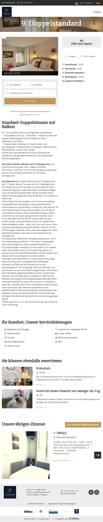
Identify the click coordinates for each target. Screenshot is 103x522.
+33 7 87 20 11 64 (70, 491)
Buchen (39, 384)
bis (32, 85)
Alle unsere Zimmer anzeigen (83, 424)
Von (10, 85)
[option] (30, 56)
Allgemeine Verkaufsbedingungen (61, 503)
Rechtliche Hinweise (36, 503)
